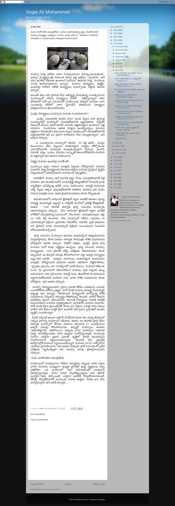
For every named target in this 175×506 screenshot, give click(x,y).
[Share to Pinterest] (81, 408)
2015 (115, 177)
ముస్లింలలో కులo (121, 139)
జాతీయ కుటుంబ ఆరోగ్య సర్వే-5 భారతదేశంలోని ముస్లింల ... (126, 96)
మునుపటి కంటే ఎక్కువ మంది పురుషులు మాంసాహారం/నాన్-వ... (129, 112)
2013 (115, 184)
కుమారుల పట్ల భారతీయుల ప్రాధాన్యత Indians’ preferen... (128, 107)
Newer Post (36, 484)
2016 (115, 174)
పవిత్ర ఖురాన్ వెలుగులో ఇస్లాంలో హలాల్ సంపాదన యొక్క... (129, 101)
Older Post (99, 484)
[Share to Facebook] (79, 408)
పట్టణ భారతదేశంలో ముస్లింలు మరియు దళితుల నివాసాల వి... (128, 85)
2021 (115, 157)
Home (68, 484)
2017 (115, 171)
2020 (115, 160)
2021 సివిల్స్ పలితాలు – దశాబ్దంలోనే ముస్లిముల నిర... (128, 80)
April (117, 143)
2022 (115, 44)
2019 (115, 164)
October (118, 53)
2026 (115, 30)
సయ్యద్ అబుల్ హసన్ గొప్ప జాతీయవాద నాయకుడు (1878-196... (129, 118)
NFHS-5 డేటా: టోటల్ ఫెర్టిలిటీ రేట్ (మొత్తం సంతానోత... (127, 129)
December (119, 46)
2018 (115, 167)
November (119, 50)
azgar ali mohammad (131, 197)
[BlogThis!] (74, 408)
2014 (115, 181)
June (117, 67)
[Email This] (72, 408)
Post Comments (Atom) (51, 489)
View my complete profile (121, 221)
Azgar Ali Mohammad (48, 12)
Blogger (102, 499)
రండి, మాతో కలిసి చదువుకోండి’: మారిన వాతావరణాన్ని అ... (128, 74)
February (119, 150)
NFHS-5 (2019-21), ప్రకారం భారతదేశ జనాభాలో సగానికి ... (129, 123)
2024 (115, 37)
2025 (115, 33)
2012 (115, 188)
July (117, 63)
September (120, 57)
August (118, 60)
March (118, 146)
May (117, 70)
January (118, 153)
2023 (115, 40)
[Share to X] (77, 408)
